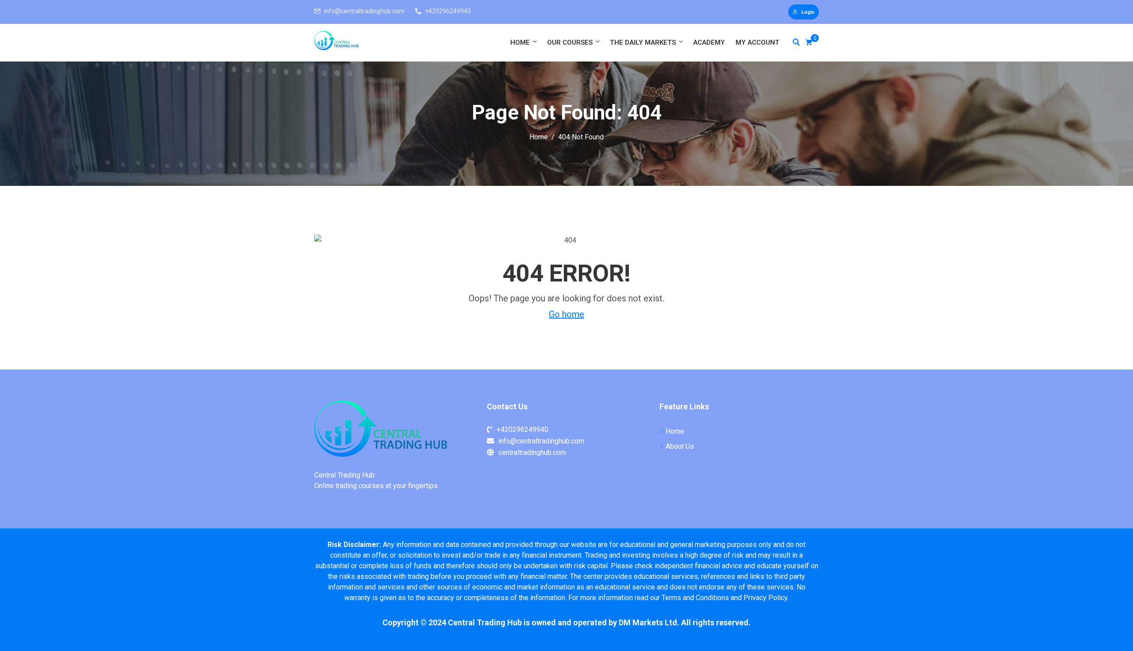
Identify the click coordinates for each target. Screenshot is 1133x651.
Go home (566, 314)
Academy (709, 42)
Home (520, 42)
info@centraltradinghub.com (364, 11)
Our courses (570, 42)
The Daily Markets (643, 42)
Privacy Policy (765, 597)
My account (757, 42)
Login (808, 12)
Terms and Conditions (695, 597)
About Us (680, 446)
